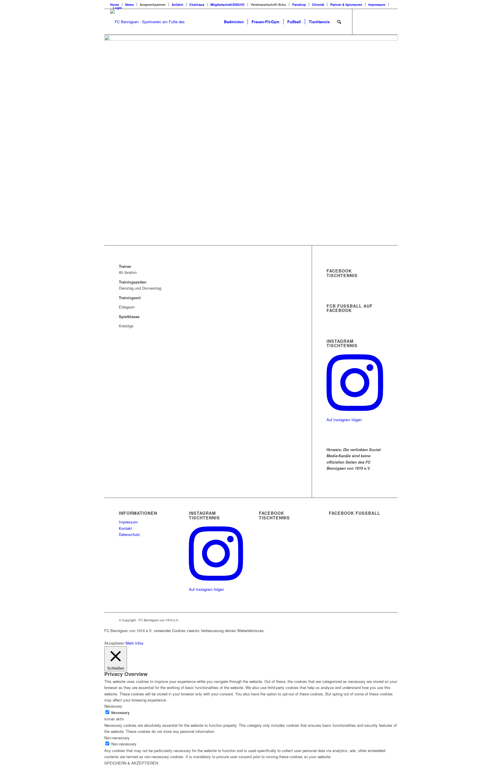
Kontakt (125, 528)
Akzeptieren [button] (114, 643)
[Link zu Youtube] (387, 21)
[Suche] (339, 22)
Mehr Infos (135, 643)
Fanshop (299, 4)
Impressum (377, 4)
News (129, 4)
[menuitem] (129, 4)
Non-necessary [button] (117, 737)
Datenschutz (129, 534)
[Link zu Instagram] (378, 21)
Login (117, 8)
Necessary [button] (113, 706)
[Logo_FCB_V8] (148, 22)
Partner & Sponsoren (346, 4)
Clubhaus (196, 4)
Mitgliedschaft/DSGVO (227, 4)
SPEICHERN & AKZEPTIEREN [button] (131, 763)
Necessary (120, 712)
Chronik (318, 4)
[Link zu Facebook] (361, 21)
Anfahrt (177, 4)
